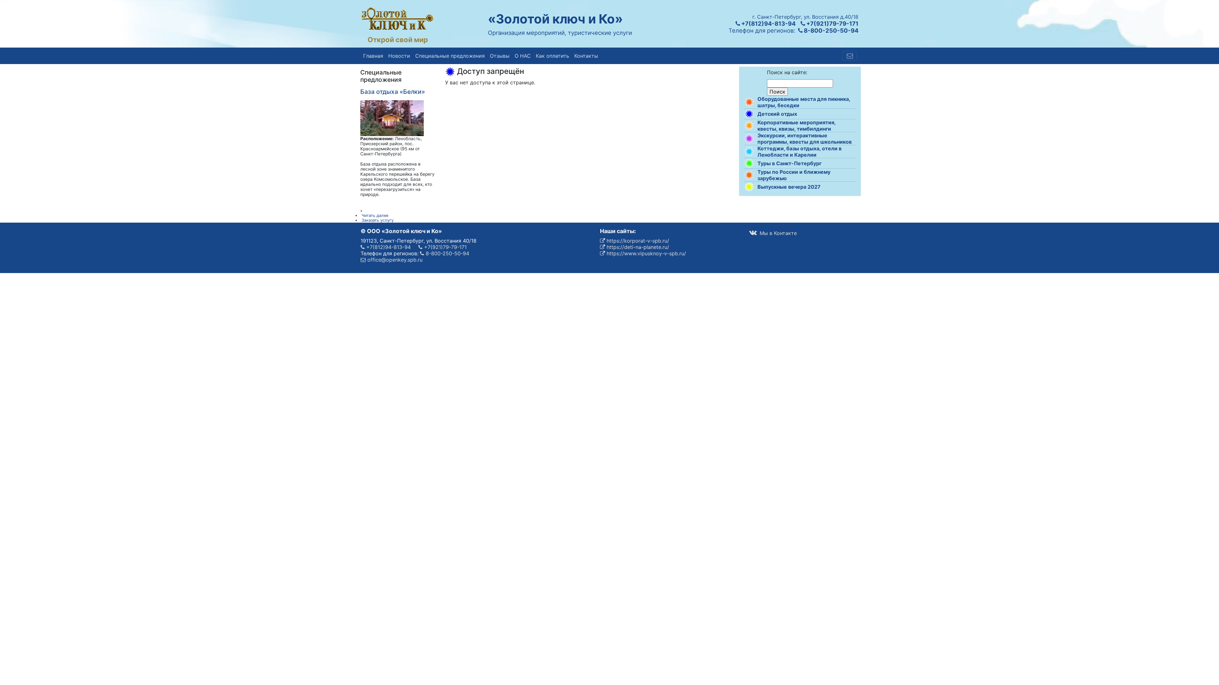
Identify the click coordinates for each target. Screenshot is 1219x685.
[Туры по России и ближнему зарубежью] (749, 175)
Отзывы (500, 56)
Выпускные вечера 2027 (789, 187)
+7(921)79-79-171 (831, 23)
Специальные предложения (450, 56)
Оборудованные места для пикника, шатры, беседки (803, 102)
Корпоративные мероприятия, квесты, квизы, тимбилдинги (796, 125)
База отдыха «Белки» (392, 91)
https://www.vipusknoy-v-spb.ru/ (645, 253)
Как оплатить (552, 56)
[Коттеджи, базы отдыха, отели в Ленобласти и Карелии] (749, 152)
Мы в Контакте (777, 233)
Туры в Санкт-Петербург (789, 163)
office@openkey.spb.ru (394, 260)
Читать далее (375, 215)
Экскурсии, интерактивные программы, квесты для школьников (804, 138)
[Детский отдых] (749, 114)
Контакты (586, 56)
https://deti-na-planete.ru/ (637, 247)
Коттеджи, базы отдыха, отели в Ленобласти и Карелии (799, 151)
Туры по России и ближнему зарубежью (793, 175)
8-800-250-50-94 (830, 30)
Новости (399, 56)
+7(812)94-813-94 (768, 23)
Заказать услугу (378, 220)
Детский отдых (777, 114)
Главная (373, 56)
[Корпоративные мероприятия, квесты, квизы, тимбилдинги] (749, 126)
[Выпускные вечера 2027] (749, 187)
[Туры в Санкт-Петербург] (749, 163)
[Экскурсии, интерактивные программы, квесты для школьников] (749, 139)
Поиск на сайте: (787, 72)
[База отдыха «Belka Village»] (392, 117)
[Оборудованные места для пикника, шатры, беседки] (749, 102)
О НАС (523, 56)
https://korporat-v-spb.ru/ (637, 241)
